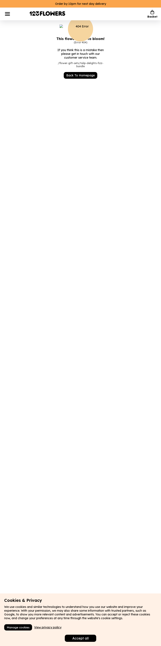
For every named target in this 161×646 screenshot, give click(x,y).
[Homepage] (47, 15)
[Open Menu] (8, 14)
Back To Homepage (80, 75)
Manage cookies (18, 627)
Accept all (80, 638)
